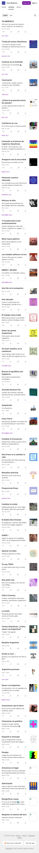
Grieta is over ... (9, 654)
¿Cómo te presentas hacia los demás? (14, 101)
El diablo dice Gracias (11, 520)
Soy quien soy (8, 580)
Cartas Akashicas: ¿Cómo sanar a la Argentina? (13, 627)
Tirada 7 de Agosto (9, 632)
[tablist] (7, 15)
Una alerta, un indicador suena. (13, 273)
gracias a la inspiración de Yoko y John (14, 658)
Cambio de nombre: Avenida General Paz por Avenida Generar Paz (14, 393)
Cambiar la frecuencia (12, 439)
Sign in (34, 3)
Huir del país (7, 299)
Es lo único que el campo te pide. (14, 126)
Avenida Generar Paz (11, 390)
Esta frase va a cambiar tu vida (13, 455)
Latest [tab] (5, 15)
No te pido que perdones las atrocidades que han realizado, (13, 204)
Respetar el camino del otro (14, 815)
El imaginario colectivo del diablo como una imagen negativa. (14, 523)
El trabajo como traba (11, 315)
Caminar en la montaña (12, 62)
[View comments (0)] (11, 31)
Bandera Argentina (10, 642)
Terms (24, 836)
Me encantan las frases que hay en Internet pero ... (13, 461)
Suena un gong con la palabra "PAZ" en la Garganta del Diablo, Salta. (14, 539)
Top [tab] (11, 15)
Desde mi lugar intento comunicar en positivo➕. (11, 725)
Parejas (5, 752)
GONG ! (5, 535)
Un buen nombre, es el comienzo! (12, 350)
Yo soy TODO (7, 564)
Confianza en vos (10, 123)
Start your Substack (13, 843)
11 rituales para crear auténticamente (11, 222)
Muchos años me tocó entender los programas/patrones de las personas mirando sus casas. (13, 772)
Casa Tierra (7, 419)
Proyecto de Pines (10, 488)
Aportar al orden (9, 551)
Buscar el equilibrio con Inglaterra (12, 372)
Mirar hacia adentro (11, 239)
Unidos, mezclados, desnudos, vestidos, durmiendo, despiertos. (14, 599)
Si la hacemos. (7, 408)
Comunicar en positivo (12, 721)
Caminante (7, 80)
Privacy (18, 836)
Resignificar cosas (10, 799)
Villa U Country (8, 595)
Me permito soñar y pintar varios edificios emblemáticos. (14, 443)
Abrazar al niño (9, 200)
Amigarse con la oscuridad (14, 159)
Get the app (30, 843)
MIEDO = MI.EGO (9, 270)
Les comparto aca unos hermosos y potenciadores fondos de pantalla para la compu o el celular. (14, 184)
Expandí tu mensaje (11, 737)
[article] (19, 26)
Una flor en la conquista (12, 288)
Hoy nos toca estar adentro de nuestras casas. (13, 709)
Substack (9, 848)
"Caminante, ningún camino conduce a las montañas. (12, 84)
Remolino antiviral (10, 473)
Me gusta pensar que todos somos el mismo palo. (12, 615)
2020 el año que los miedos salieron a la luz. (12, 258)
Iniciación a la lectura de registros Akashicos (13, 142)
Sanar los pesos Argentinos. (9, 331)
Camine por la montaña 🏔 (12, 65)
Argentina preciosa (10, 669)
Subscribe (26, 3)
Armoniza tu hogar (10, 768)
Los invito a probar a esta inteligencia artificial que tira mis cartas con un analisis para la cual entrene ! (14, 45)
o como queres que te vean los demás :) (13, 107)
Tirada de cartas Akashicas (14, 42)
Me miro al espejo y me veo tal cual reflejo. (13, 584)
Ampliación (7, 405)
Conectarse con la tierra (13, 706)
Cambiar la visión (10, 504)
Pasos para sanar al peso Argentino (11, 337)
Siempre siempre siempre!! (12, 817)
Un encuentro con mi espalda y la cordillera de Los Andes (14, 689)
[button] (3, 7)
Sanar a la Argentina (11, 685)
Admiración (7, 783)
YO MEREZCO (8, 21)
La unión (6, 611)
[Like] (3, 113)
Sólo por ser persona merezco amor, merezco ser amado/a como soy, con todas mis (13, 25)
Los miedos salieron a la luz (14, 254)
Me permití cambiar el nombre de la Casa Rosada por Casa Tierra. (14, 422)
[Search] (35, 15)
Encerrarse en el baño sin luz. (13, 162)
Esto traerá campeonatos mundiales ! (11, 378)
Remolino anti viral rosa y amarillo (11, 476)
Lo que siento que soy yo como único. (13, 568)
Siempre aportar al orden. (11, 554)
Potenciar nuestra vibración (10, 179)
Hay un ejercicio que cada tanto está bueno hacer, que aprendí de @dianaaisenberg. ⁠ (14, 787)
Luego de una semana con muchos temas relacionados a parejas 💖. (13, 756)
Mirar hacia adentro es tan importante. (11, 243)
